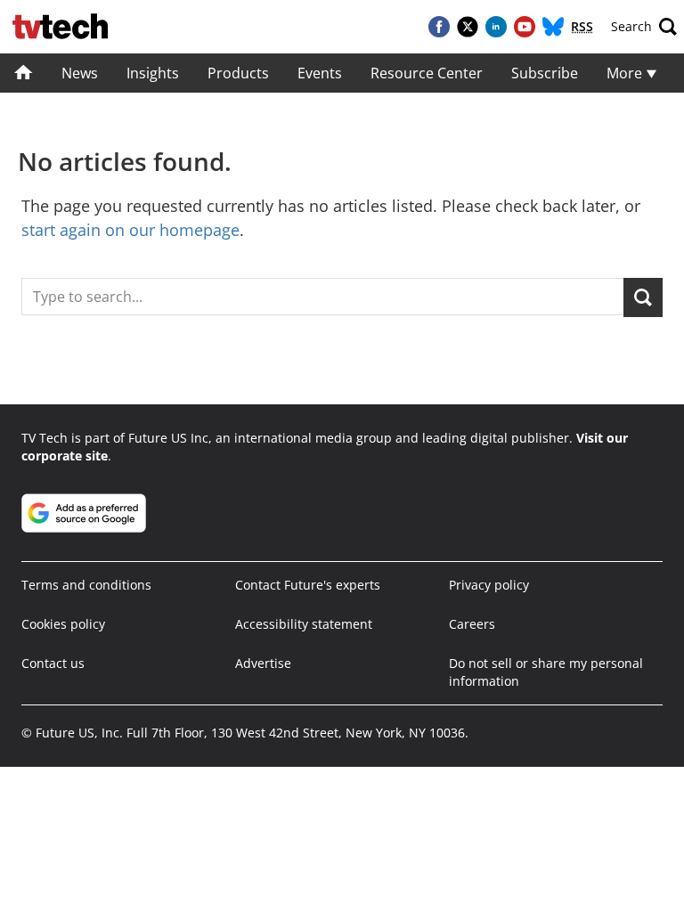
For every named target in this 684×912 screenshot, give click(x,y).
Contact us (53, 663)
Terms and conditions (86, 584)
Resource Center (426, 73)
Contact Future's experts (307, 584)
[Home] (23, 73)
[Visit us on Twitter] (467, 26)
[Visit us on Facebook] (439, 26)
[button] (644, 27)
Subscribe (544, 73)
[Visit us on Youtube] (524, 26)
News (79, 73)
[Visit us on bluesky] (553, 26)
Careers (472, 623)
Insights (152, 73)
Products (238, 73)
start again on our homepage (130, 229)
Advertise (263, 663)
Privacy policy (489, 584)
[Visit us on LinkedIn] (496, 26)
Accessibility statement (303, 623)
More (626, 73)
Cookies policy (63, 623)
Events (319, 73)
